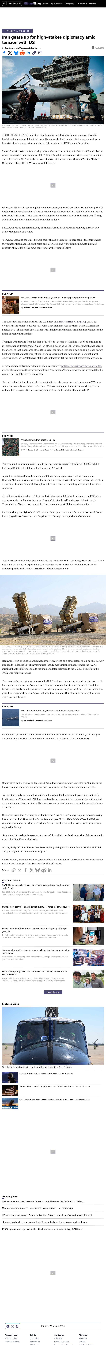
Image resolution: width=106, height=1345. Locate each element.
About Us (83, 1338)
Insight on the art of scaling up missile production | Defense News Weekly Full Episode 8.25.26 (54, 1099)
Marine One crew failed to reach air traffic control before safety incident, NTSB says (43, 1201)
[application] (53, 1036)
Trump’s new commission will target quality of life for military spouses (36, 906)
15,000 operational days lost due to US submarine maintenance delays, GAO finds (42, 1228)
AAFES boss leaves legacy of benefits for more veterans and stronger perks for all (36, 886)
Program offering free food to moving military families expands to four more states (36, 951)
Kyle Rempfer (38, 450)
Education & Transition (86, 4)
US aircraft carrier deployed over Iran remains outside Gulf (50, 710)
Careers (82, 1341)
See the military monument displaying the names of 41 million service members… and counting (54, 1086)
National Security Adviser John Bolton (81, 365)
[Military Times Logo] (32, 3)
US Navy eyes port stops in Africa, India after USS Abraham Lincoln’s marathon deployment (47, 1215)
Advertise (58, 1338)
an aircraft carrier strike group (70, 321)
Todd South (28, 450)
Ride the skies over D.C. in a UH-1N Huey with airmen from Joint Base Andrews (36, 1067)
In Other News (10, 880)
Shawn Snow (50, 450)
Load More (53, 992)
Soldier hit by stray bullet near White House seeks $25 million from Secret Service (34, 973)
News (45, 4)
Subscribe (34, 1338)
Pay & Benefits (56, 4)
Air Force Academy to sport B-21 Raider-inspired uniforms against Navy (46, 1073)
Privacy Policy (11, 1338)
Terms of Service (12, 1341)
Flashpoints (69, 4)
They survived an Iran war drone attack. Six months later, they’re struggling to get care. (44, 1221)
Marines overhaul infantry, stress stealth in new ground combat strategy (37, 1208)
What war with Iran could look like (38, 439)
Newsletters (35, 1341)
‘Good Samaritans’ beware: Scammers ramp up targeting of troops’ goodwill (34, 930)
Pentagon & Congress (17, 30)
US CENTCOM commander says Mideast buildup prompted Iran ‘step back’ (58, 297)
